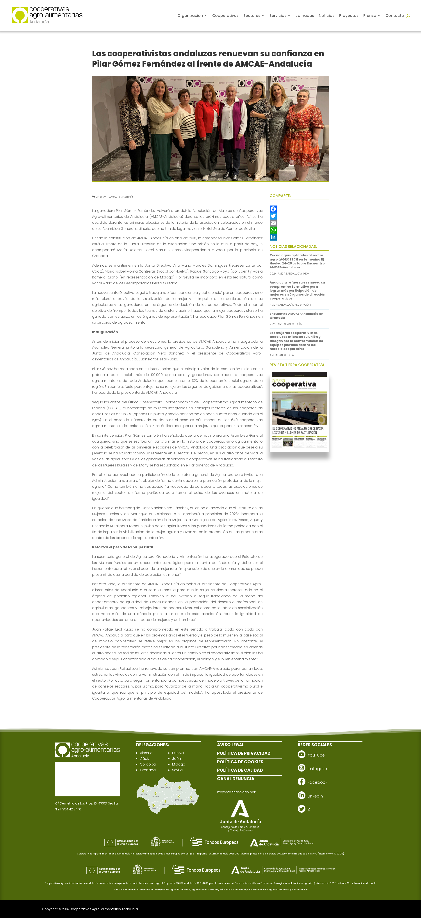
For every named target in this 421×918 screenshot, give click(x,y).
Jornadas (305, 15)
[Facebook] (299, 209)
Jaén (176, 758)
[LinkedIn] (299, 237)
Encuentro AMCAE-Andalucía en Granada (296, 316)
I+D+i (306, 273)
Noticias (326, 15)
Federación (303, 305)
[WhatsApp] (299, 230)
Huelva (178, 752)
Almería (146, 752)
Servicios (277, 15)
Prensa (369, 15)
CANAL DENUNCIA (235, 779)
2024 (273, 273)
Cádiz (145, 758)
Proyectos (349, 15)
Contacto (394, 15)
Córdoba (148, 764)
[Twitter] (299, 216)
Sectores (251, 15)
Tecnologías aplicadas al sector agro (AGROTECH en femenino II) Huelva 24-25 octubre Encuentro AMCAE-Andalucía (297, 261)
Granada (148, 770)
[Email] (299, 223)
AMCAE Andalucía (121, 197)
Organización (190, 15)
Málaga (178, 764)
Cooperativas (225, 15)
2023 (273, 324)
